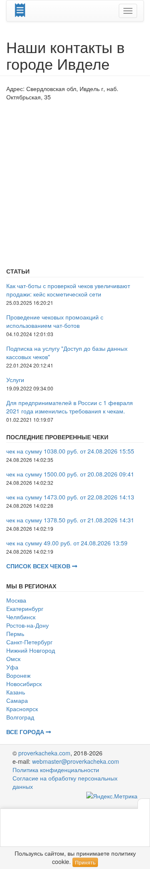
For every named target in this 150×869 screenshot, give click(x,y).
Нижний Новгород (30, 650)
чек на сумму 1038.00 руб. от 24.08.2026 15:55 (70, 451)
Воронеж (18, 675)
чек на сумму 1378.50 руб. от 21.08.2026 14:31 (70, 520)
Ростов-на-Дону (27, 625)
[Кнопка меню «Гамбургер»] (128, 11)
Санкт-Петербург (29, 642)
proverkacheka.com (44, 753)
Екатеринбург (24, 608)
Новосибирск (24, 683)
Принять (85, 862)
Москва (16, 600)
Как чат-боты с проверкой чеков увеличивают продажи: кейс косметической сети (68, 289)
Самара (17, 700)
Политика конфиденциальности (55, 769)
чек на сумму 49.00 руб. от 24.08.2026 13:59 (67, 543)
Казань (15, 692)
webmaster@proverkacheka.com (75, 761)
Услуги (15, 379)
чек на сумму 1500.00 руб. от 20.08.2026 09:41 (70, 474)
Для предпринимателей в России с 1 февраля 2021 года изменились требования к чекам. (69, 406)
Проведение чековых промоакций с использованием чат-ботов (54, 321)
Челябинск (20, 617)
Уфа (12, 667)
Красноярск (22, 708)
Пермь (15, 633)
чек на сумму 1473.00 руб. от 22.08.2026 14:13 (70, 497)
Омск (13, 658)
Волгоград (20, 717)
